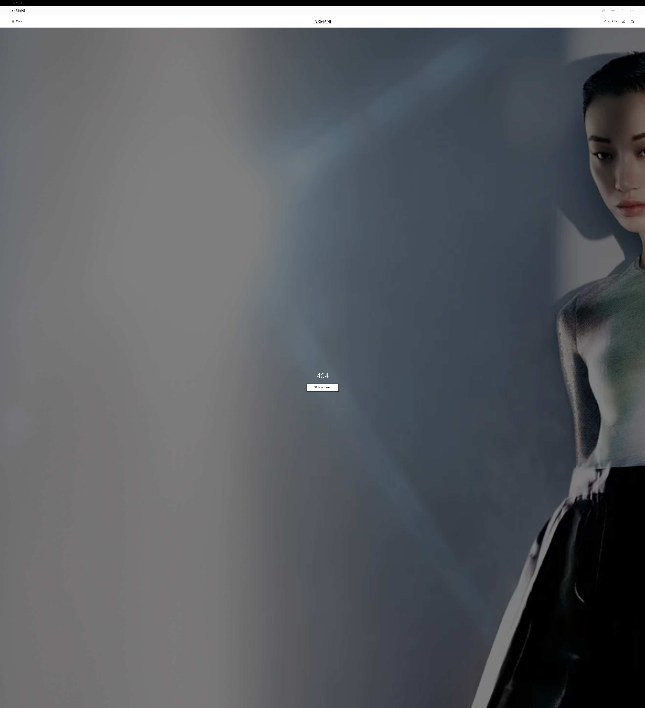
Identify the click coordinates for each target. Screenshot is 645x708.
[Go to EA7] (622, 10)
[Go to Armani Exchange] (632, 10)
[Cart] (632, 21)
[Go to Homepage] (322, 21)
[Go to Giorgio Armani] (603, 10)
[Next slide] (27, 3)
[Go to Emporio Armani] (613, 10)
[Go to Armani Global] (18, 10)
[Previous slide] (21, 3)
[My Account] (623, 21)
